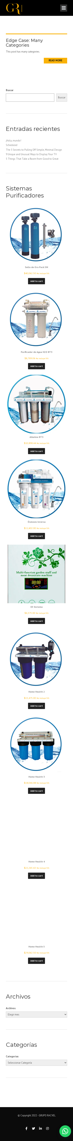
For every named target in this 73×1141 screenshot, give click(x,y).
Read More (55, 60)
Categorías (12, 1056)
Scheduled (11, 145)
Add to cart (36, 281)
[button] (63, 1131)
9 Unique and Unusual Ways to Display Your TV (31, 154)
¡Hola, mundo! (13, 140)
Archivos (11, 1008)
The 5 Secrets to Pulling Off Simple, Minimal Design (34, 149)
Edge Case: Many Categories (24, 43)
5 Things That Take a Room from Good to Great (32, 158)
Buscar (9, 90)
